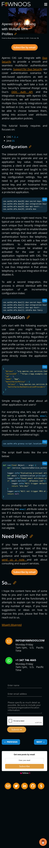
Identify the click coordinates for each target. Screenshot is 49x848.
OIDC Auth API (22, 92)
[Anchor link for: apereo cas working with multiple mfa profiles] (14, 33)
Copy (45, 199)
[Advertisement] (24, 814)
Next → (41, 742)
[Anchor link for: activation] (27, 317)
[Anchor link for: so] (13, 582)
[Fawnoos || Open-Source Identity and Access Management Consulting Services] (38, 38)
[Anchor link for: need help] (30, 535)
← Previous (10, 742)
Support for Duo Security (27, 69)
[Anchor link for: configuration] (29, 146)
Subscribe (24, 766)
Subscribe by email (24, 47)
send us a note (14, 559)
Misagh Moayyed (12, 38)
